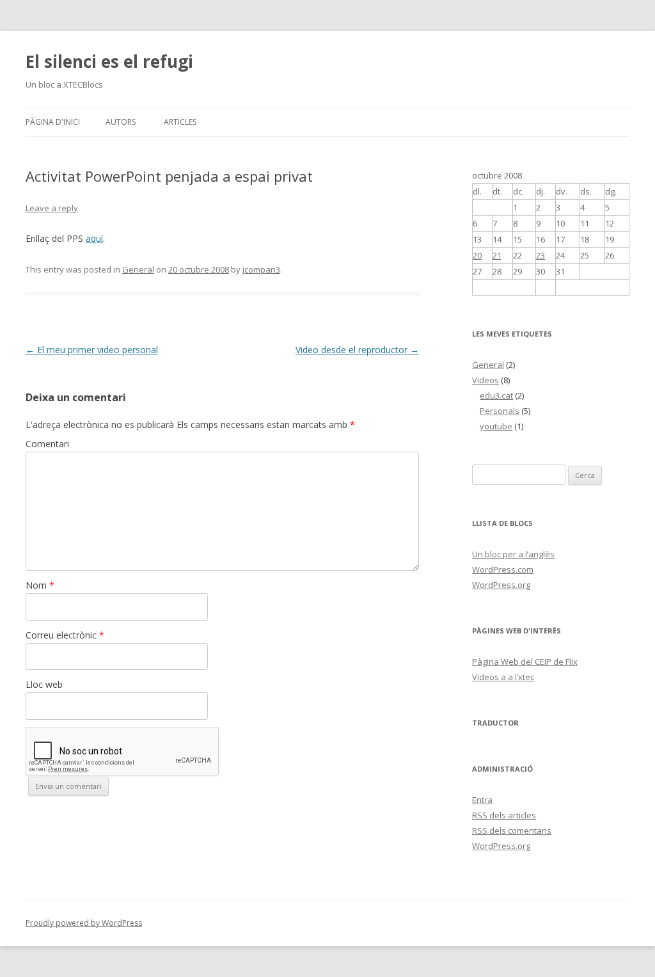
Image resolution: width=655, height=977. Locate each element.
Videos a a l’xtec (503, 677)
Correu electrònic (65, 635)
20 (477, 255)
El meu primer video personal (92, 350)
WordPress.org (501, 585)
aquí (94, 238)
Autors (121, 121)
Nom (40, 585)
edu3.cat (496, 395)
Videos (485, 380)
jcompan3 (261, 269)
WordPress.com (502, 569)
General (138, 269)
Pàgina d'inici (53, 121)
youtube (496, 426)
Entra (482, 800)
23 (540, 255)
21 (497, 255)
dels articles (504, 815)
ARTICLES (180, 121)
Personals (499, 411)
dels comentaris (511, 830)
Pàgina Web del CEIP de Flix (525, 661)
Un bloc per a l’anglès (513, 554)
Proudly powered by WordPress (84, 922)
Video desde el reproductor (357, 350)
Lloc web (44, 684)
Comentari (47, 444)
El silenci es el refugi (109, 61)
